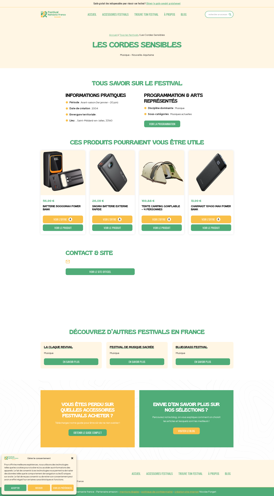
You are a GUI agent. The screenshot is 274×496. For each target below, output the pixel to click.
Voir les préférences (62, 487)
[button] (72, 458)
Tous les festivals (128, 34)
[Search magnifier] (230, 14)
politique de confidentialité (157, 491)
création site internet (187, 491)
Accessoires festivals (115, 14)
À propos (169, 14)
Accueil (92, 14)
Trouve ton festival (146, 14)
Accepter (15, 487)
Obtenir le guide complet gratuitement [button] (163, 3)
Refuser (39, 487)
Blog (184, 14)
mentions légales (129, 491)
